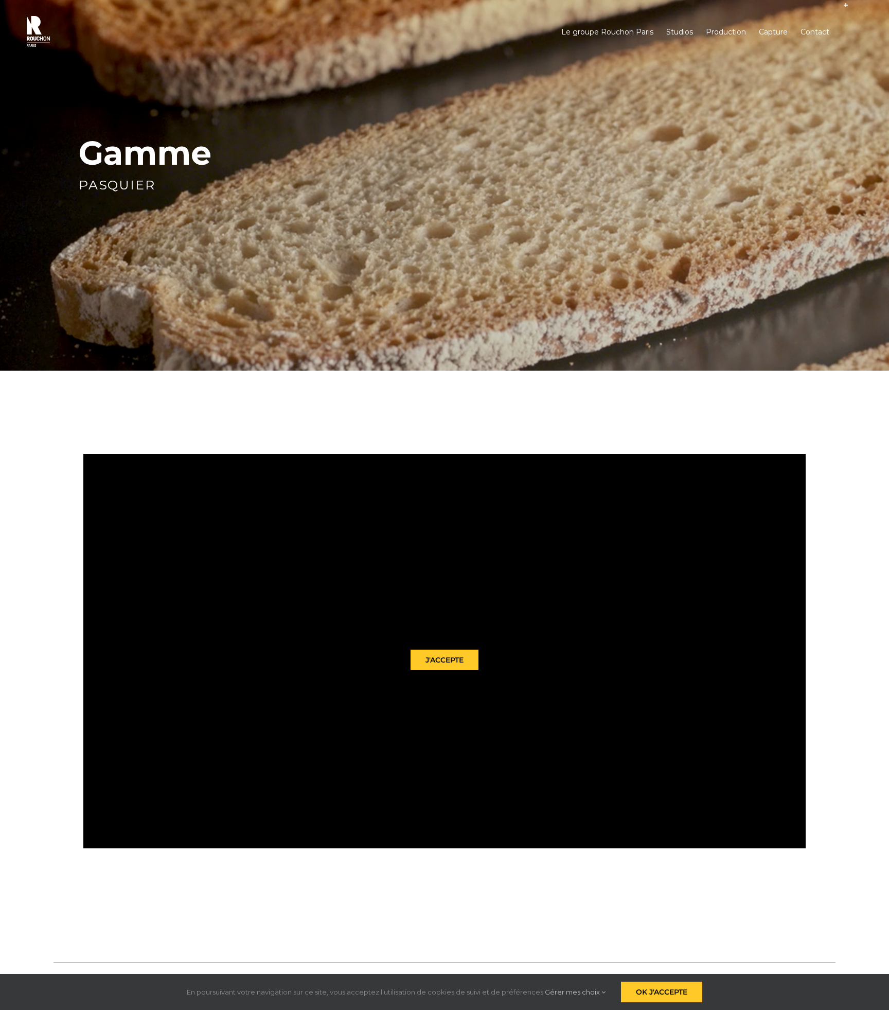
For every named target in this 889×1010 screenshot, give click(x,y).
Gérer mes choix (573, 992)
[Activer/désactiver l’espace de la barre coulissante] (845, 32)
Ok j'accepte (661, 992)
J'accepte (444, 660)
